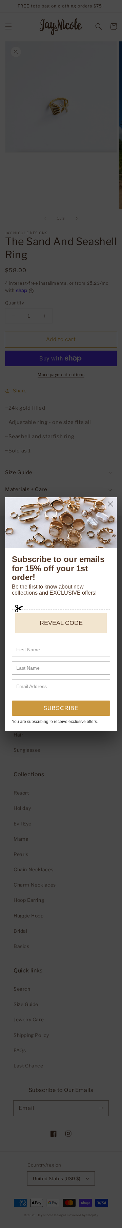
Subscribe (61, 708)
